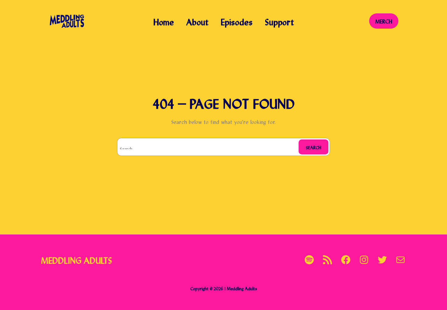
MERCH (383, 20)
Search (313, 147)
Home (163, 21)
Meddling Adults (76, 259)
